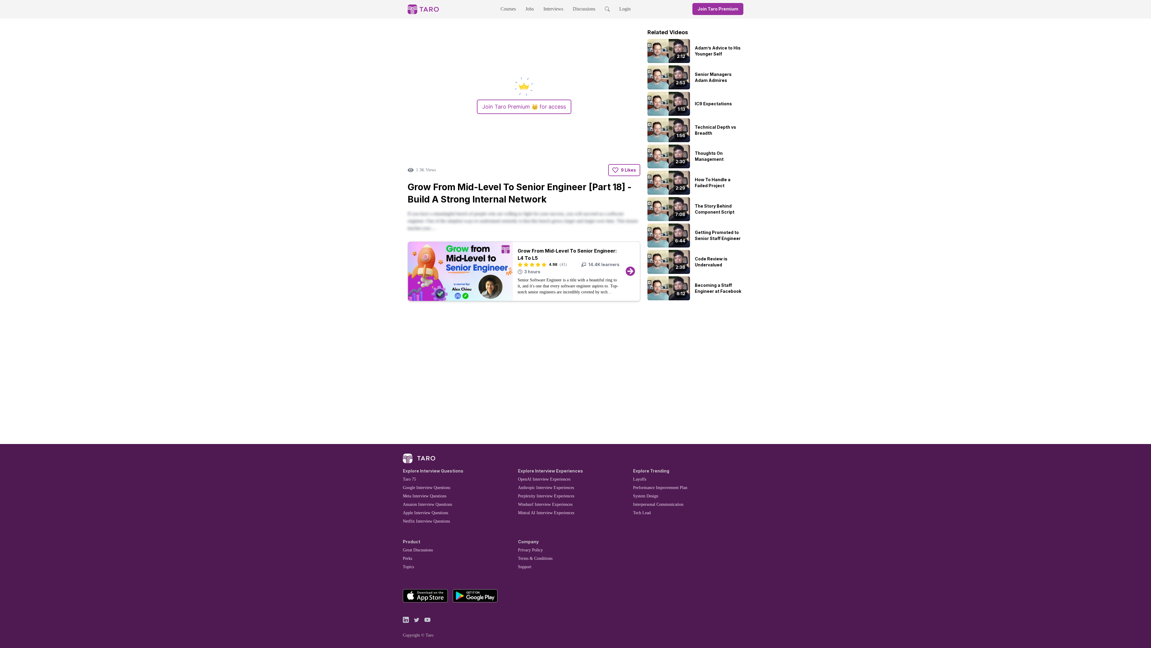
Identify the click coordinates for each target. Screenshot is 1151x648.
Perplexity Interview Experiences (546, 496)
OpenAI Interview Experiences (544, 479)
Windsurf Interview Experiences (545, 504)
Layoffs (639, 479)
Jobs (529, 8)
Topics (408, 567)
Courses (508, 8)
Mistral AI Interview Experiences (546, 513)
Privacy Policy (530, 550)
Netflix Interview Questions (426, 521)
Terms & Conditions (535, 558)
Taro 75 (409, 479)
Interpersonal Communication (658, 504)
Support (524, 567)
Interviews (553, 8)
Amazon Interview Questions (427, 504)
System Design (645, 496)
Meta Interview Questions (424, 496)
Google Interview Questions (426, 487)
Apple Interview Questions (425, 513)
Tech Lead (642, 513)
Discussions (584, 8)
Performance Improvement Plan (660, 487)
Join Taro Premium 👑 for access (524, 107)
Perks (407, 558)
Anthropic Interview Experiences (546, 487)
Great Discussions (418, 550)
